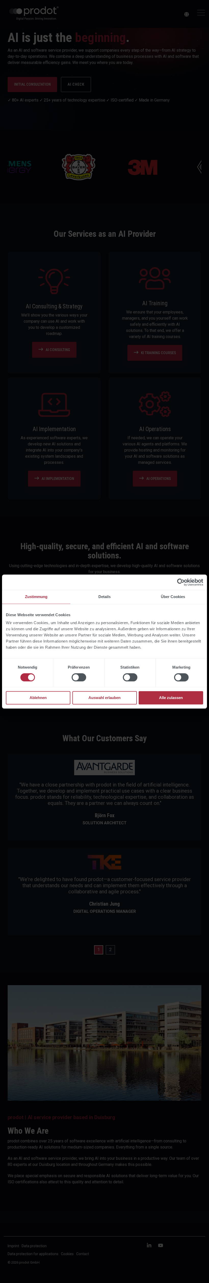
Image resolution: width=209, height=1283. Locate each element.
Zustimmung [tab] (36, 596)
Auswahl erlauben (104, 698)
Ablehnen (38, 698)
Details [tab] (104, 596)
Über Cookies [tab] (173, 596)
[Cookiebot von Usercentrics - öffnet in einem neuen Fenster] (181, 582)
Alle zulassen (171, 698)
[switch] (79, 677)
